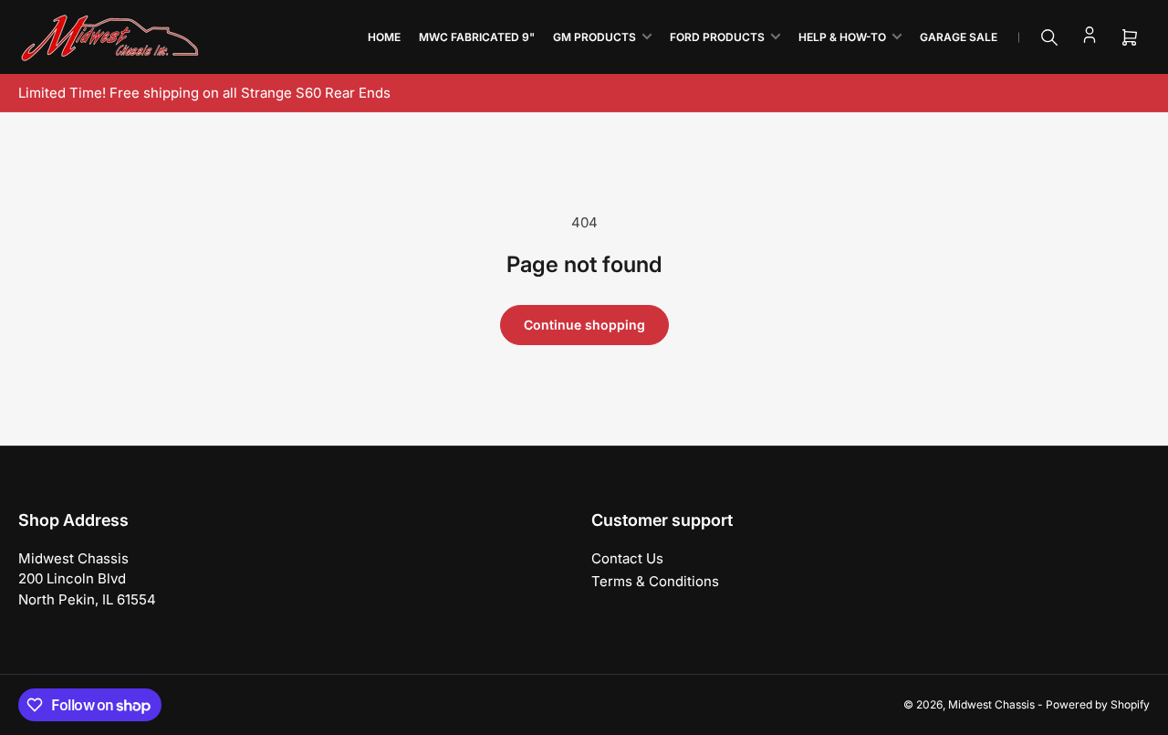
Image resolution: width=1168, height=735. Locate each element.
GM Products (594, 37)
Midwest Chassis (991, 704)
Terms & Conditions (655, 581)
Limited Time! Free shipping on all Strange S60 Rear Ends (204, 92)
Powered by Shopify (1098, 704)
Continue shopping (584, 324)
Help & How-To (842, 37)
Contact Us (627, 558)
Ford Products (717, 37)
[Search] (1049, 37)
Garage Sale (958, 37)
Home (384, 37)
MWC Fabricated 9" (477, 37)
